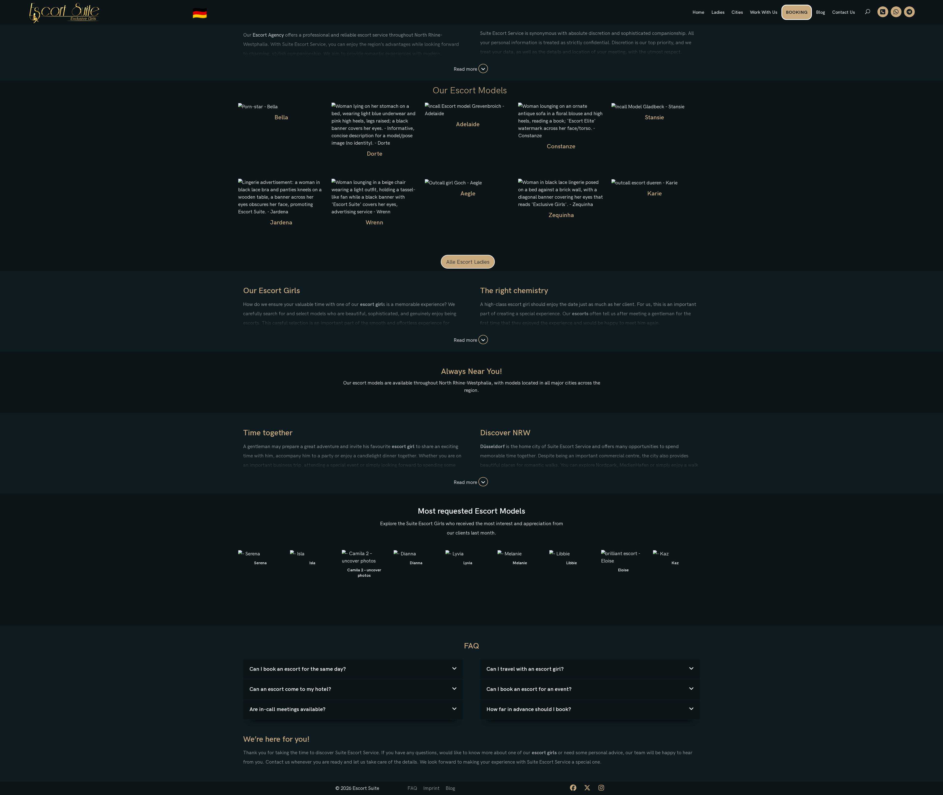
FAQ (412, 788)
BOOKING (796, 12)
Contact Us (843, 12)
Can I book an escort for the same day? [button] (298, 669)
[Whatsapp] (896, 11)
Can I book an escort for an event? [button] (528, 689)
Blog (820, 12)
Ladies (717, 12)
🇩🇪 (199, 13)
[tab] (353, 669)
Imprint (431, 788)
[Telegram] (909, 11)
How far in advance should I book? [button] (528, 709)
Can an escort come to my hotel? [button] (290, 689)
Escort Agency (268, 35)
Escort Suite (366, 788)
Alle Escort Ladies (467, 262)
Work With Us (763, 12)
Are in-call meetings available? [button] (287, 709)
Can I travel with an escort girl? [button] (525, 669)
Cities (737, 12)
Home (698, 12)
